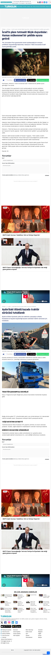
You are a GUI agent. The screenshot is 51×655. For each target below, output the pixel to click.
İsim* (3, 158)
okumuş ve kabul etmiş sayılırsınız (15, 175)
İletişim (40, 637)
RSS (13, 650)
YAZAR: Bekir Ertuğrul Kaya (20, 351)
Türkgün (4, 29)
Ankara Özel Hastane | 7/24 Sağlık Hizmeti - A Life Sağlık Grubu (6, 641)
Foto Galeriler (22, 3)
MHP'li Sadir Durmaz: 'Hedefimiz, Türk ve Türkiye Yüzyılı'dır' (21, 235)
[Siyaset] (25, 219)
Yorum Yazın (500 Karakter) (8, 163)
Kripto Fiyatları (17, 633)
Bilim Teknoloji (29, 630)
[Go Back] (48, 652)
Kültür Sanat (29, 631)
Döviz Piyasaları (17, 1)
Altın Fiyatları (16, 635)
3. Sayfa (9, 306)
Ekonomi (15, 630)
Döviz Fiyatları (16, 631)
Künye (39, 635)
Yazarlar (4, 637)
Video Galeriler (28, 3)
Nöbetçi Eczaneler (25, 1)
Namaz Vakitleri (15, 3)
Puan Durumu (5, 635)
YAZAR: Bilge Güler (18, 77)
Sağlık (39, 633)
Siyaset (27, 635)
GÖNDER (47, 175)
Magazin (40, 631)
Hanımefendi (29, 637)
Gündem (40, 630)
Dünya (8, 29)
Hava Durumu (5, 631)
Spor (27, 633)
